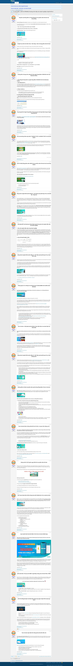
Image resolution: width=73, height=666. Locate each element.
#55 (50, 460)
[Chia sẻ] (49, 16)
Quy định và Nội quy (48, 662)
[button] (22, 2)
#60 (50, 631)
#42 (50, 42)
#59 (50, 597)
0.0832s (57, 665)
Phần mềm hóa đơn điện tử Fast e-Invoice (25, 440)
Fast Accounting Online (36, 614)
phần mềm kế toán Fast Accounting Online (42, 57)
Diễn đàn (16, 2)
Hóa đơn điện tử (34, 617)
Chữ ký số (38, 617)
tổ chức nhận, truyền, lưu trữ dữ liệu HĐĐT (41, 453)
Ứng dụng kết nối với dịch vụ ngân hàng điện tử (28, 116)
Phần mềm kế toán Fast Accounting (24, 481)
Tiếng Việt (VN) (13, 662)
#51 (50, 324)
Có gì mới (20, 2)
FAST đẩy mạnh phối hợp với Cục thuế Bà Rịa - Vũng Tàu (26, 277)
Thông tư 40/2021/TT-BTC (23, 142)
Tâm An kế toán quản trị (55, 15)
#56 (50, 493)
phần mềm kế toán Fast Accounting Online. (27, 176)
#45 (50, 134)
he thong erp (21, 38)
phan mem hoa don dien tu (20, 40)
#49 (50, 253)
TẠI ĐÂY (21, 37)
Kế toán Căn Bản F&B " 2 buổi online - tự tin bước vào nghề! (21, 8)
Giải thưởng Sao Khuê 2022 (30, 342)
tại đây (21, 187)
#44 (50, 110)
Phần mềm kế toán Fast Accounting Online (25, 482)
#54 (50, 424)
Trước (12, 14)
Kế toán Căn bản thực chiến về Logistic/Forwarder (19, 6)
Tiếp (18, 14)
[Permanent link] (17, 76)
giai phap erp (25, 38)
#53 (50, 385)
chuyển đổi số (37, 343)
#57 (50, 532)
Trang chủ (12, 2)
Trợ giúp (57, 662)
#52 (50, 353)
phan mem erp (18, 38)
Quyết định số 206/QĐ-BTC (22, 168)
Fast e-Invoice (19, 559)
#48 (50, 222)
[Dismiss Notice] (61, 6)
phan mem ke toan (19, 39)
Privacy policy (53, 662)
